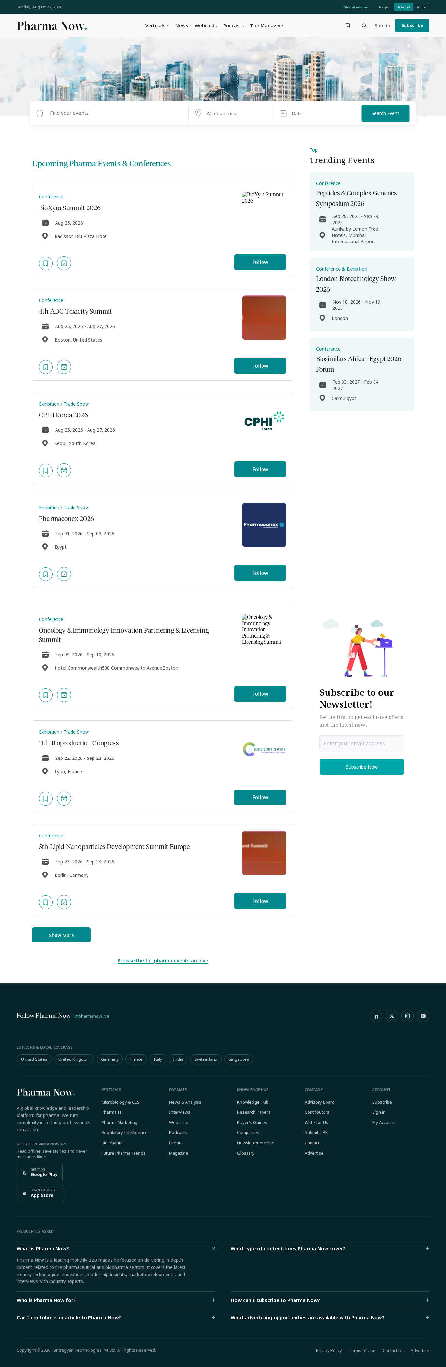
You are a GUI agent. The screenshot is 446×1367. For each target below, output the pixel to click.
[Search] (364, 25)
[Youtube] (423, 1016)
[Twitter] (392, 1016)
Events (176, 1143)
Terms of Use (362, 1350)
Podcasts (233, 25)
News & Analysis (185, 1102)
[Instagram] (407, 1016)
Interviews (179, 1112)
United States (34, 1059)
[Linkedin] (376, 1016)
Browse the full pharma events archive (163, 960)
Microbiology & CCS (121, 1102)
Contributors (317, 1112)
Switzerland (205, 1059)
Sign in (382, 25)
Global (404, 7)
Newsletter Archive (255, 1143)
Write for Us (316, 1122)
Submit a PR (316, 1132)
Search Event (385, 113)
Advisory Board (320, 1102)
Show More (61, 935)
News (181, 25)
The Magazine (266, 25)
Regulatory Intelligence (125, 1132)
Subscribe (412, 25)
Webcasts (206, 25)
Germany (110, 1059)
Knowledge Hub (253, 1102)
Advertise (314, 1153)
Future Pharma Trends (124, 1153)
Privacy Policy (329, 1350)
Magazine (178, 1153)
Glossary (246, 1153)
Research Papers (254, 1112)
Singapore (239, 1059)
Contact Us (393, 1350)
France (136, 1059)
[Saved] (347, 25)
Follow (260, 262)
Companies (248, 1132)
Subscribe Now (362, 767)
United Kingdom (74, 1059)
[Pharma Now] (52, 25)
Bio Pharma (113, 1143)
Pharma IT (112, 1112)
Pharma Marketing (119, 1122)
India (421, 7)
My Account (383, 1122)
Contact (312, 1143)
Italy (158, 1059)
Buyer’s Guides (252, 1122)
